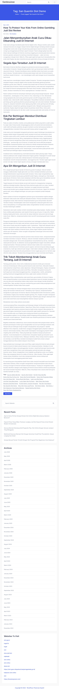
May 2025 (7, 506)
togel (5, 646)
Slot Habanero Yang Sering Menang (13, 388)
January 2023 (8, 624)
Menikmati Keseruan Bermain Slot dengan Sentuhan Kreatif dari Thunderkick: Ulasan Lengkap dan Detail (29, 435)
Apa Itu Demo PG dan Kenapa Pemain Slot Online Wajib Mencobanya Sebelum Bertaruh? (26, 417)
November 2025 (8, 481)
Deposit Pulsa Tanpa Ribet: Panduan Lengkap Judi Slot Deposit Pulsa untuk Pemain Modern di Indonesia (28, 423)
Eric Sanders (13, 33)
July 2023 (7, 599)
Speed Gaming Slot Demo (32, 388)
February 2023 (8, 620)
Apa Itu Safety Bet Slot (13, 375)
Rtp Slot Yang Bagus (45, 383)
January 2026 (8, 473)
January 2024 (8, 573)
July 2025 (7, 498)
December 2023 (8, 578)
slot (5, 650)
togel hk (6, 643)
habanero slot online (10, 672)
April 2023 (7, 611)
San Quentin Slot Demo (10, 386)
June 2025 (7, 502)
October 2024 (8, 536)
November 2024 (8, 531)
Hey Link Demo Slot (9, 379)
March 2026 (7, 464)
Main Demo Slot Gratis (42, 381)
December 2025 (8, 477)
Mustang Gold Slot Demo (10, 383)
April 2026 (7, 460)
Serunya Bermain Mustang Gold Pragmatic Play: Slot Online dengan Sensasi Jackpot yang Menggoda (28, 429)
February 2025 (8, 519)
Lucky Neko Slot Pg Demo (27, 381)
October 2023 (8, 586)
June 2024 (7, 552)
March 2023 (7, 615)
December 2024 (8, 527)
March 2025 (7, 515)
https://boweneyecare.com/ (12, 679)
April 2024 (7, 561)
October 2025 (8, 485)
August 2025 (8, 494)
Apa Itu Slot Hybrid (26, 375)
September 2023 (9, 590)
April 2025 (7, 510)
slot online (7, 659)
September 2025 (9, 490)
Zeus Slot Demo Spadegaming (12, 390)
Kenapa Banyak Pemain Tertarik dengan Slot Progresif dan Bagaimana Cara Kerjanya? (29, 440)
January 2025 (8, 523)
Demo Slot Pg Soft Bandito (28, 377)
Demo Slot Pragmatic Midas (45, 377)
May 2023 (7, 607)
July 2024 (7, 548)
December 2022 (8, 628)
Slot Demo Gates (40, 386)
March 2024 (7, 565)
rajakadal (6, 656)
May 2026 (7, 456)
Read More (8, 393)
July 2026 (7, 452)
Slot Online (6, 33)
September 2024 (9, 540)
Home (17, 14)
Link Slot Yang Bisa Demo (10, 381)
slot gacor (7, 640)
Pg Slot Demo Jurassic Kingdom (28, 383)
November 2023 (8, 582)
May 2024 (7, 557)
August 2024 (8, 544)
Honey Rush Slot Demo (23, 379)
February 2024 (8, 569)
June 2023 (7, 603)
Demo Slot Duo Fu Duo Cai (11, 377)
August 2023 (8, 594)
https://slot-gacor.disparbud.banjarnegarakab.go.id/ (19, 669)
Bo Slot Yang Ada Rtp (40, 375)
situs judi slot (8, 653)
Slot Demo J (49, 386)
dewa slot (7, 666)
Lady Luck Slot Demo (37, 379)
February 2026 (8, 469)
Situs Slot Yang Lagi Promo (26, 386)
